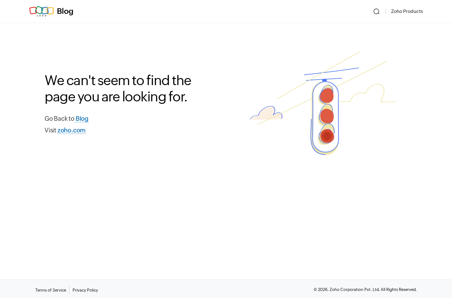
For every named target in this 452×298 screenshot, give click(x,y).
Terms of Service (50, 290)
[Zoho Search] (376, 11)
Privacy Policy (85, 290)
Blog (65, 11)
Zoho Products (407, 11)
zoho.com (71, 130)
